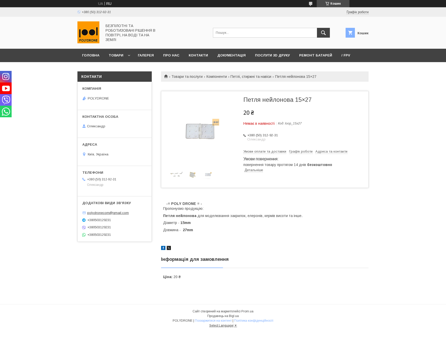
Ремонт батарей (315, 55)
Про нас (171, 55)
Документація (231, 55)
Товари (116, 55)
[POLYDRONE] (88, 42)
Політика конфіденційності (253, 320)
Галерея (146, 55)
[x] (169, 249)
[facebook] (163, 249)
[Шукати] (323, 33)
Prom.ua (247, 311)
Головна (90, 55)
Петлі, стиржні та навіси (250, 76)
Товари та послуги (187, 76)
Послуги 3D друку (272, 55)
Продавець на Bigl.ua (223, 316)
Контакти (198, 55)
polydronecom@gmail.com (108, 213)
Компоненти (216, 76)
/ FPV (345, 55)
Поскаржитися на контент (213, 320)
